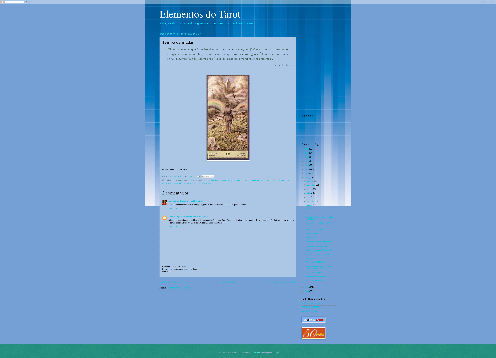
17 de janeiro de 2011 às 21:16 (190, 201)
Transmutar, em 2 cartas (316, 246)
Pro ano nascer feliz (314, 230)
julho (309, 193)
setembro (311, 185)
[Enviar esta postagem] (198, 176)
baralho (214, 180)
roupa (195, 183)
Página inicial (229, 281)
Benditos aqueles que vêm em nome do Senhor (319, 267)
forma (267, 180)
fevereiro (311, 201)
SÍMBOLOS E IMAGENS (312, 303)
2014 (307, 173)
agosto (310, 189)
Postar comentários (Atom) (178, 288)
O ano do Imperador (314, 281)
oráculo (182, 183)
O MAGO (310, 209)
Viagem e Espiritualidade (316, 262)
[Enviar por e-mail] (203, 176)
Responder (173, 208)
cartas (229, 180)
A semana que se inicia (316, 258)
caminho (222, 180)
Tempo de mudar (313, 234)
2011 (307, 177)
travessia (207, 183)
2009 (307, 291)
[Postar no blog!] (205, 176)
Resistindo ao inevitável (316, 277)
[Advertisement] (319, 71)
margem (165, 183)
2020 (307, 149)
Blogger (276, 353)
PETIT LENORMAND (311, 307)
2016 (307, 165)
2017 (307, 161)
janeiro (310, 205)
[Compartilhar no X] (208, 176)
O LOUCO (310, 213)
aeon (208, 180)
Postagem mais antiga (282, 281)
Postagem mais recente (174, 281)
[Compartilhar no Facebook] (210, 176)
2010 (307, 287)
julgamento (284, 180)
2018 (307, 157)
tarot (201, 183)
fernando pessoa (256, 180)
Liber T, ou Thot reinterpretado (318, 254)
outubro (310, 181)
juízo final (274, 180)
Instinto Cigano (175, 216)
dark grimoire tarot (240, 180)
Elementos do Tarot (200, 13)
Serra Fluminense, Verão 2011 (319, 250)
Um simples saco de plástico (318, 242)
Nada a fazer (311, 238)
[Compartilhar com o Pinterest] (213, 176)
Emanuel (172, 201)
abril (309, 197)
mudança (174, 183)
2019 (307, 153)
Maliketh (256, 353)
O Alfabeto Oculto (313, 273)
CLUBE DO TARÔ (309, 311)
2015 (307, 169)
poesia (189, 183)
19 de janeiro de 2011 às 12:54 (196, 216)
